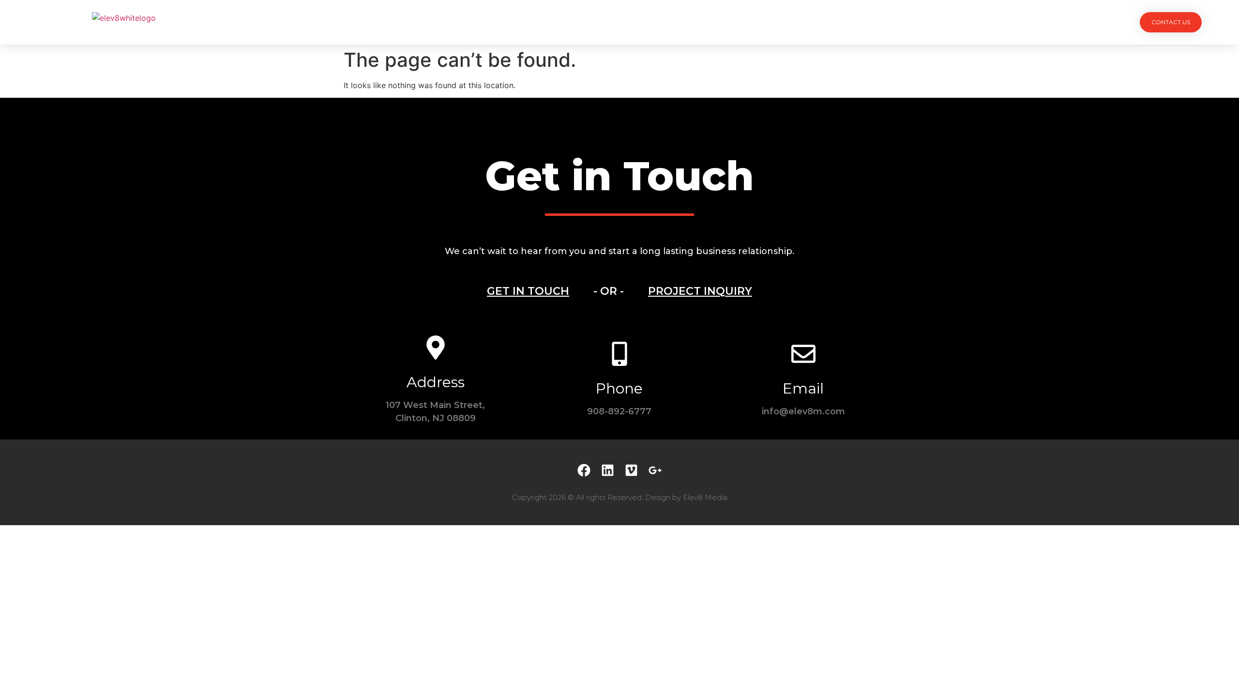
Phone (619, 388)
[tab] (528, 291)
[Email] (803, 354)
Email (803, 388)
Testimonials (667, 22)
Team (612, 22)
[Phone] (619, 354)
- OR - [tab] (608, 291)
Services (565, 22)
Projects (511, 22)
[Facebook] (583, 470)
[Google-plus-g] (655, 470)
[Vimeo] (631, 470)
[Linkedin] (607, 470)
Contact (729, 22)
